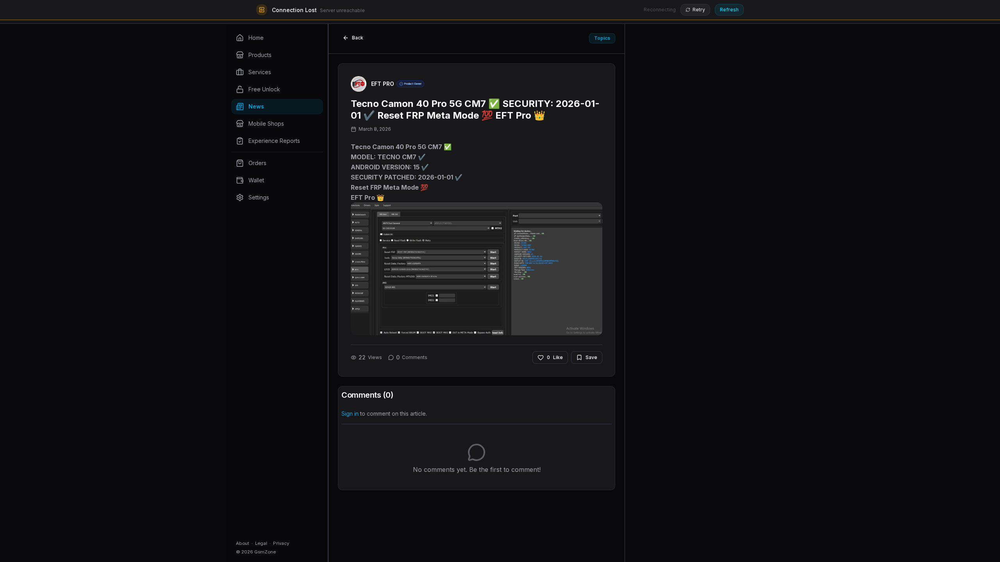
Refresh (729, 9)
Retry (699, 9)
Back (357, 38)
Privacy (281, 543)
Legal (261, 543)
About (242, 543)
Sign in (350, 413)
